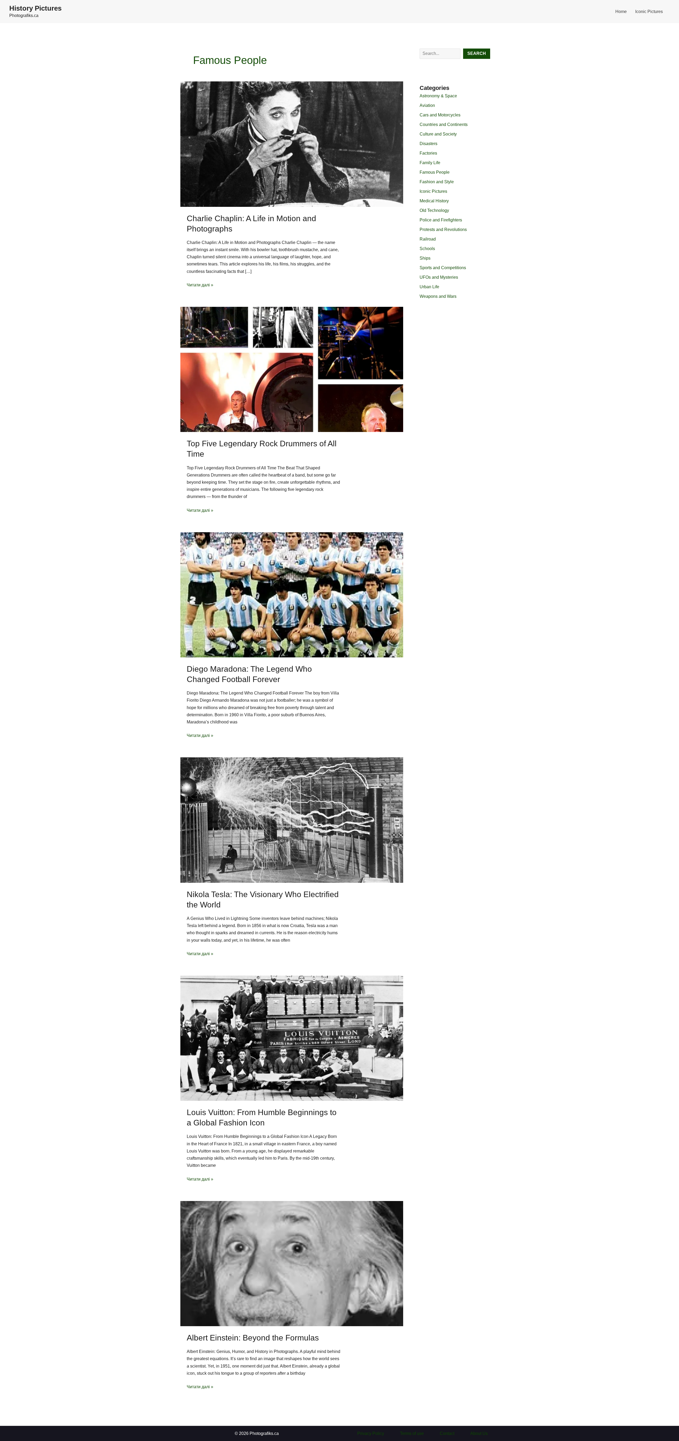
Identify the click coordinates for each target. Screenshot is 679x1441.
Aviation (427, 105)
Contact (447, 1433)
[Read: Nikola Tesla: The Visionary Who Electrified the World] (291, 820)
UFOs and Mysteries (439, 277)
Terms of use (412, 1433)
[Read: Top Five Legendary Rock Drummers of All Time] (291, 369)
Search (476, 53)
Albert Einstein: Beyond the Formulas (253, 1337)
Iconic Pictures (649, 11)
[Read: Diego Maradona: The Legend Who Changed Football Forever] (291, 594)
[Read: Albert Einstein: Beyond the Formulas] (291, 1263)
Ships (425, 258)
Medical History (434, 201)
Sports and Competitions (443, 267)
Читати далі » (200, 285)
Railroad (428, 239)
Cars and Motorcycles (440, 115)
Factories (428, 153)
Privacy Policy (370, 1433)
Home (621, 11)
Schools (427, 248)
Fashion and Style (437, 182)
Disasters (428, 143)
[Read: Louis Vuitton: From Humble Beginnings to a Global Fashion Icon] (291, 1038)
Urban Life (429, 287)
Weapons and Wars (438, 296)
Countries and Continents (444, 124)
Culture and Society (438, 134)
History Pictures (35, 8)
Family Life (430, 162)
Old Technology (434, 210)
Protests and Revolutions (443, 229)
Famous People (435, 172)
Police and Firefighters (441, 220)
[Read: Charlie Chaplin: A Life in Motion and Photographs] (291, 144)
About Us (479, 1433)
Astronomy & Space (438, 96)
